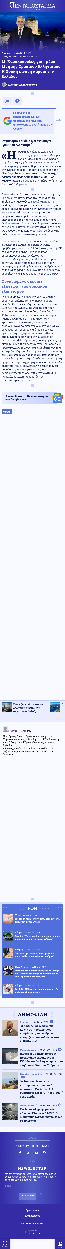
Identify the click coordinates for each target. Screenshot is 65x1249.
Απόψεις (7, 53)
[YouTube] (36, 1152)
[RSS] (45, 1152)
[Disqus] (32, 766)
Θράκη (7, 411)
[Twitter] (28, 1152)
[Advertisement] (32, 560)
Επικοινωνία (32, 1215)
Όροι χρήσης (33, 1210)
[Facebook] (20, 1152)
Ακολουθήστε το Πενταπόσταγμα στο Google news (27, 397)
